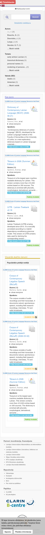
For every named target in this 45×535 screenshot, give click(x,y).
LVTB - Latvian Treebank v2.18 (18, 208)
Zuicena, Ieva (12, 121)
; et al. (15, 122)
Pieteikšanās (8, 2)
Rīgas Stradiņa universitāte (15, 457)
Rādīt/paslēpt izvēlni (23, 9)
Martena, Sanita (15, 290)
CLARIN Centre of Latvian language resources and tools (22, 101)
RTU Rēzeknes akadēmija (15, 462)
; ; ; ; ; (21, 216)
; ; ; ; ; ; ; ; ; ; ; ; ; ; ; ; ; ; (22, 122)
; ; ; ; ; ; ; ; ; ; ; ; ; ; (22, 170)
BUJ (7, 481)
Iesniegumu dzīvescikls (14, 478)
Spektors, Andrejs (14, 169)
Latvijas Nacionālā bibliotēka (16, 465)
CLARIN (9, 492)
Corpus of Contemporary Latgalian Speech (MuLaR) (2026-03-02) (19, 331)
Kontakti (9, 476)
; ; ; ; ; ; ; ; (21, 291)
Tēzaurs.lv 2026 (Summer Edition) (18, 163)
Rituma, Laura (12, 215)
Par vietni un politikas (13, 483)
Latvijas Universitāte (13, 454)
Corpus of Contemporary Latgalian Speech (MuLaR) (17, 280)
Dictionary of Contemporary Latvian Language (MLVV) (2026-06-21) (18, 111)
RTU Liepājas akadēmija (14, 460)
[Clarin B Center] (20, 503)
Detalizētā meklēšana (22, 23)
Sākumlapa (10, 473)
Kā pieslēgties (11, 494)
